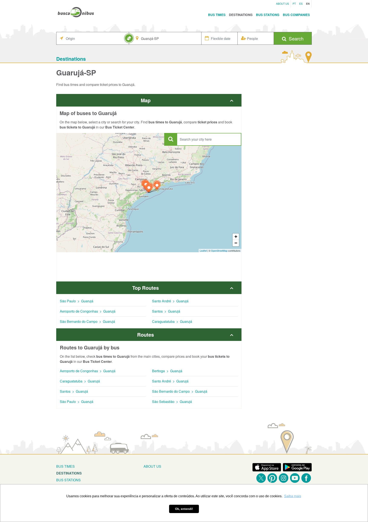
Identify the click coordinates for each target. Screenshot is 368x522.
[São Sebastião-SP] (157, 186)
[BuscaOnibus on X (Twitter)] (261, 478)
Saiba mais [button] (292, 496)
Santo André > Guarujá (170, 300)
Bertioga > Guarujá (167, 370)
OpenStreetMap (219, 250)
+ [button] (235, 236)
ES (301, 3)
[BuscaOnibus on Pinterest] (272, 478)
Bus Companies (296, 14)
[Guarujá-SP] (148, 188)
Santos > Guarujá (166, 311)
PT (294, 3)
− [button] (235, 243)
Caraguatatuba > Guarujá (172, 321)
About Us (282, 3)
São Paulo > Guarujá (76, 300)
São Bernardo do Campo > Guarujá (87, 321)
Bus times (65, 466)
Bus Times (217, 14)
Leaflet (203, 250)
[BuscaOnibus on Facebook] (306, 478)
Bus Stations (267, 14)
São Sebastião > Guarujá (172, 401)
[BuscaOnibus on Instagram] (283, 478)
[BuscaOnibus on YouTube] (294, 478)
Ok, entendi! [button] (184, 508)
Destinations (241, 14)
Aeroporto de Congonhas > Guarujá (87, 311)
